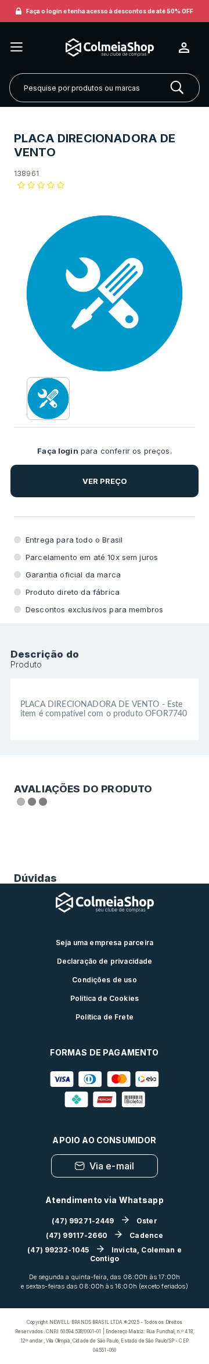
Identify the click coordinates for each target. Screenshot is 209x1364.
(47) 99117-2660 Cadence (105, 1235)
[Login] (189, 47)
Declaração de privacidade (105, 961)
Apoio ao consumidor (104, 1140)
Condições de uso (104, 979)
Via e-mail (112, 1166)
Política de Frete (104, 1017)
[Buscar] (177, 88)
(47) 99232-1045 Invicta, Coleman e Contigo (104, 1254)
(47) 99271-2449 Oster (104, 1220)
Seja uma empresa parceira (104, 942)
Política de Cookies (104, 998)
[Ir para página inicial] (101, 47)
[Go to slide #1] (48, 398)
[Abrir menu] (16, 48)
